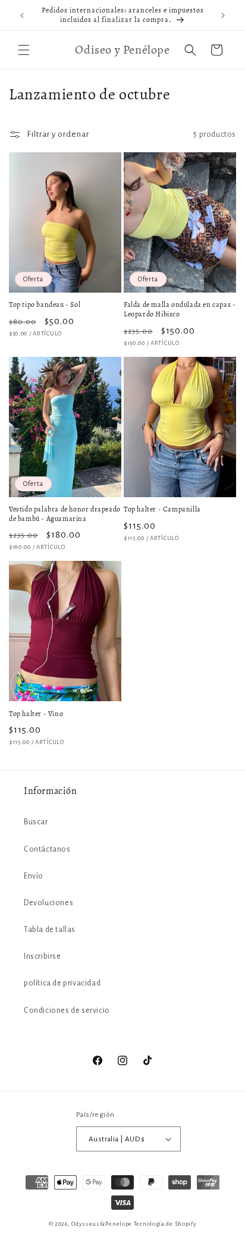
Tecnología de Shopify (165, 1223)
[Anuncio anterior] (22, 15)
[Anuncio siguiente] (223, 15)
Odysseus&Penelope (102, 1223)
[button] (24, 50)
